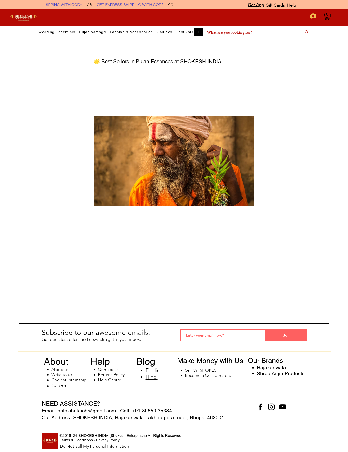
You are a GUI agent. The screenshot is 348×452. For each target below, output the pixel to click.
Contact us (108, 369)
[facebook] (260, 406)
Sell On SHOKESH (202, 370)
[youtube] (282, 406)
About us (60, 369)
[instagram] (271, 406)
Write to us (61, 374)
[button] (327, 16)
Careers (60, 385)
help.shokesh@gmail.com (87, 411)
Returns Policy (111, 374)
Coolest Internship (68, 380)
